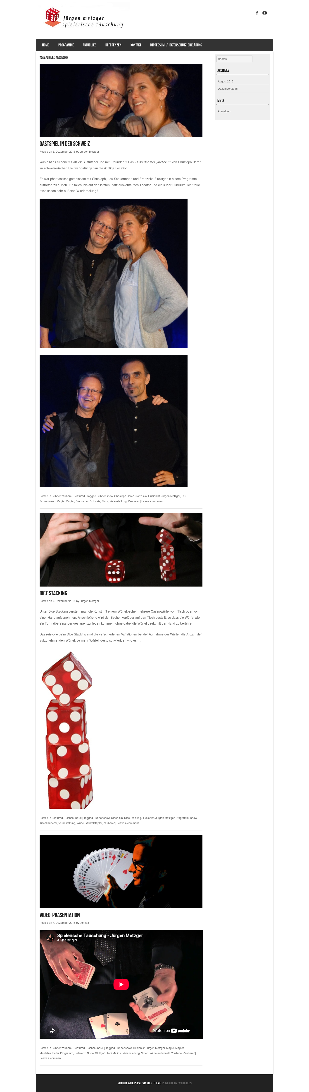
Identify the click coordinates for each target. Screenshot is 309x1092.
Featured (79, 496)
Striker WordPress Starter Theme (139, 1083)
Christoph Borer (123, 496)
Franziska (141, 496)
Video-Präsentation (60, 915)
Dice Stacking (53, 593)
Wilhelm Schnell (160, 1053)
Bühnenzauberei (62, 496)
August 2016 (225, 81)
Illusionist (154, 496)
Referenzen (113, 45)
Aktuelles (89, 45)
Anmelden (224, 111)
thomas (84, 922)
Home (45, 45)
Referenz (80, 1053)
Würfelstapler (94, 823)
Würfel (81, 823)
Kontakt (136, 45)
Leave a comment (152, 501)
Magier (70, 501)
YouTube (176, 1053)
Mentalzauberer (49, 1053)
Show (105, 501)
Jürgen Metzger (89, 151)
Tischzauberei (73, 818)
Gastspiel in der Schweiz (65, 143)
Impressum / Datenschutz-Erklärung (176, 45)
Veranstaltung (118, 501)
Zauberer (133, 501)
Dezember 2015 (228, 88)
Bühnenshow (105, 496)
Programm (82, 501)
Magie (60, 501)
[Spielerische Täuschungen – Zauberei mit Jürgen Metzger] (83, 35)
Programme (66, 45)
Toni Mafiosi (114, 1053)
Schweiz (95, 501)
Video (144, 1053)
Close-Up (117, 818)
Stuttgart (100, 1053)
